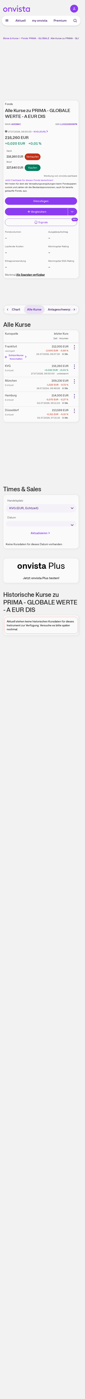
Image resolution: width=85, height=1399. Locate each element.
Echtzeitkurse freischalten (16, 357)
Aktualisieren (39, 533)
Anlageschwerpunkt (62, 309)
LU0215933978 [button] (68, 124)
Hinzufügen (41, 201)
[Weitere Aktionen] (74, 347)
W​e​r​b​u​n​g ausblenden (55, 68)
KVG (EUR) (40, 131)
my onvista (39, 20)
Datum (11, 517)
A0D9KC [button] (16, 124)
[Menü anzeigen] (7, 21)
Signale (43, 222)
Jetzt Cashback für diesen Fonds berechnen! (29, 180)
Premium (60, 20)
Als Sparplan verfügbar (30, 274)
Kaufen (32, 167)
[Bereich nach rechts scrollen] (74, 309)
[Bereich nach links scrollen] (7, 309)
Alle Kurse (34, 309)
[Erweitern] (72, 211)
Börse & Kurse (11, 38)
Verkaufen (32, 156)
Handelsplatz (15, 500)
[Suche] (75, 21)
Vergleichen (38, 211)
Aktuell (20, 20)
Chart (16, 309)
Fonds (24, 38)
